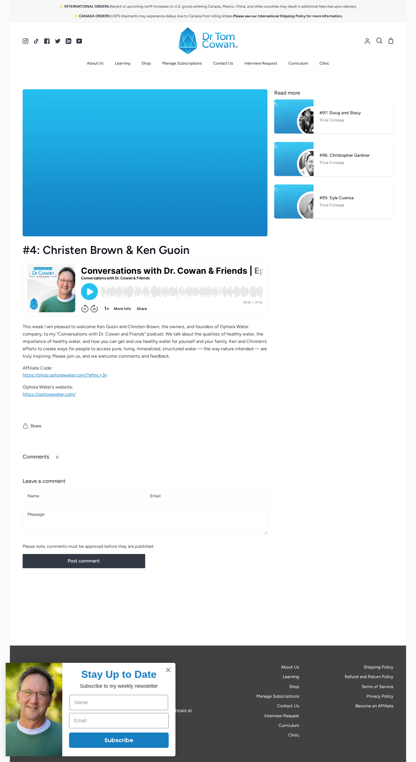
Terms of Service (377, 686)
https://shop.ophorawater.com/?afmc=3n (65, 375)
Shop (294, 686)
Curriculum (288, 725)
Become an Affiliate (374, 705)
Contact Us (288, 705)
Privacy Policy (379, 696)
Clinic (293, 735)
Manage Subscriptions (277, 696)
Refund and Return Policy (369, 676)
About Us (290, 667)
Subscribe (118, 740)
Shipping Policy (378, 667)
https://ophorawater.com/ (49, 394)
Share (35, 425)
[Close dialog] (168, 670)
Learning (291, 676)
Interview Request (281, 715)
